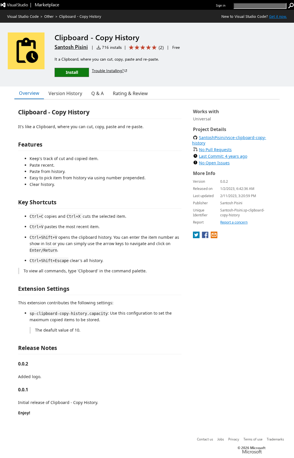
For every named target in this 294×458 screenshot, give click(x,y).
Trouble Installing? (108, 70)
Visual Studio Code (23, 16)
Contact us (205, 439)
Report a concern (233, 222)
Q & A (97, 93)
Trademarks (275, 439)
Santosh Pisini (71, 46)
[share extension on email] (214, 236)
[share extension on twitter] (196, 236)
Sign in (220, 5)
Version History (65, 93)
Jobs (220, 439)
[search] (291, 6)
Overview (29, 93)
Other (49, 16)
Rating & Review (130, 93)
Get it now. (278, 16)
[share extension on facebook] (205, 236)
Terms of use (252, 439)
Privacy (233, 439)
